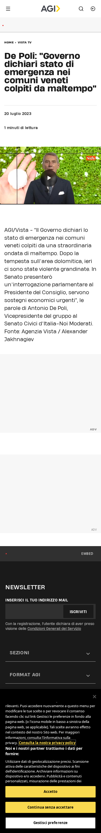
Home (9, 42)
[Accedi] (93, 8)
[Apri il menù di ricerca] (81, 8)
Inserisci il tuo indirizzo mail (36, 600)
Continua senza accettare (50, 807)
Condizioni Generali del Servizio (54, 628)
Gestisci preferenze (50, 822)
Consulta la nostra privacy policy (47, 742)
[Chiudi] (94, 697)
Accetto (51, 791)
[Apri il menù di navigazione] (8, 8)
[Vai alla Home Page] (50, 8)
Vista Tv (25, 42)
